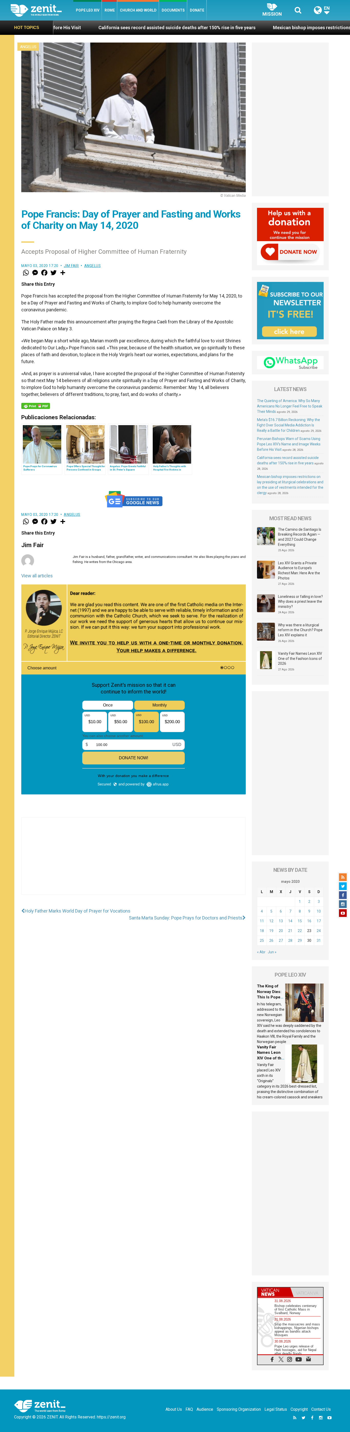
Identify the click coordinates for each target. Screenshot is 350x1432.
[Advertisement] (133, 861)
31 (319, 940)
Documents (173, 10)
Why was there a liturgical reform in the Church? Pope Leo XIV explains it (300, 630)
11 (262, 921)
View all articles (37, 575)
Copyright (299, 1409)
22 (300, 931)
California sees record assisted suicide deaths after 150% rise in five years (104, 27)
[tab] (274, 1292)
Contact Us (321, 1409)
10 (319, 911)
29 (300, 940)
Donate (197, 10)
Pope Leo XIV (87, 10)
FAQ (189, 1409)
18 (262, 931)
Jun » (272, 952)
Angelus (28, 47)
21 (290, 931)
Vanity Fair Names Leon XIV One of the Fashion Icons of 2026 (300, 658)
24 (319, 931)
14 (290, 921)
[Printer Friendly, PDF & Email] (35, 406)
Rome (110, 10)
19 (271, 931)
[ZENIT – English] (42, 10)
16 (309, 921)
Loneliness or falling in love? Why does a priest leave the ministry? (300, 602)
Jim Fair (71, 266)
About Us (174, 1409)
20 (281, 931)
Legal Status (275, 1409)
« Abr (261, 952)
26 (271, 940)
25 (262, 940)
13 (281, 921)
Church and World (138, 10)
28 (290, 940)
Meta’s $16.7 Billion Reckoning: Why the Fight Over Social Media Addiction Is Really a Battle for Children (288, 425)
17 (319, 921)
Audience (205, 1409)
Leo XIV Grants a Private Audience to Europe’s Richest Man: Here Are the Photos (299, 570)
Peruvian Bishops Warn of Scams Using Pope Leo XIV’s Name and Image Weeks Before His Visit (289, 444)
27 (281, 940)
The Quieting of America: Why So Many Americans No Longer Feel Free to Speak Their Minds (289, 406)
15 (300, 921)
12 (271, 921)
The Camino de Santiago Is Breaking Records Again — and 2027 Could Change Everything (299, 537)
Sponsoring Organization (239, 1409)
